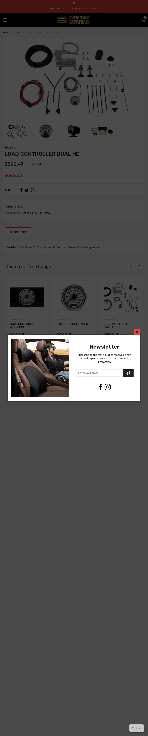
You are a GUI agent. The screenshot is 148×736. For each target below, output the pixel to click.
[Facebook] (100, 387)
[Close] (137, 332)
